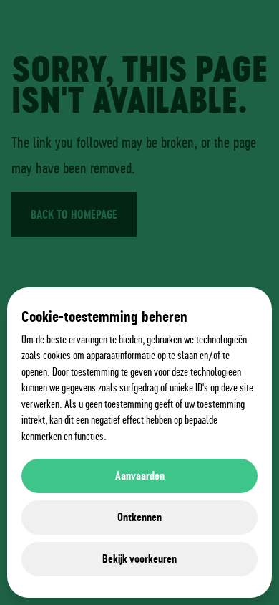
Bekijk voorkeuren (139, 558)
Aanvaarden (140, 475)
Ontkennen (139, 517)
